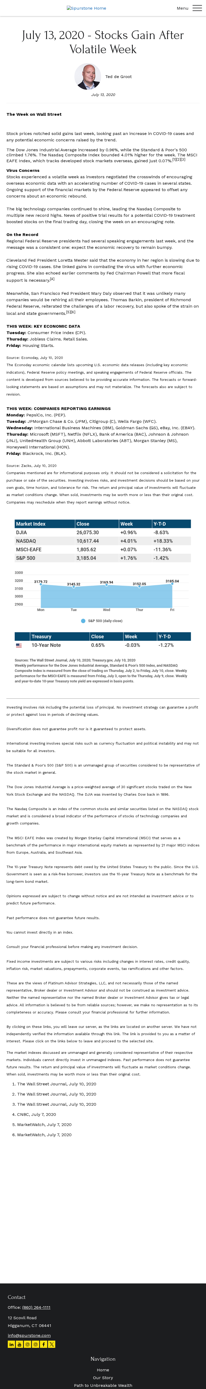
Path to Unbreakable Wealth (103, 1385)
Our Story (103, 1377)
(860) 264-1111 (36, 1307)
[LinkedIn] (11, 1344)
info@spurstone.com (29, 1335)
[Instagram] (27, 1344)
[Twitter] (51, 1344)
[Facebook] (43, 1344)
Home (103, 1369)
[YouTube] (19, 1344)
